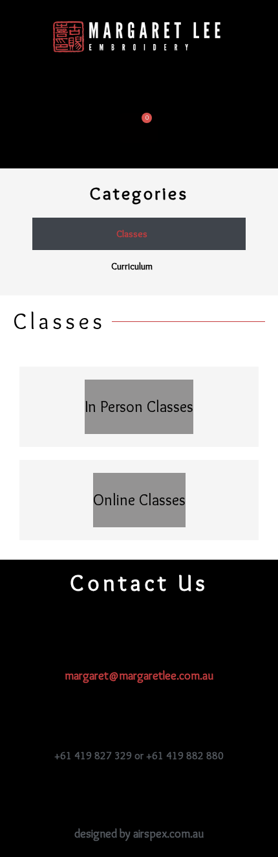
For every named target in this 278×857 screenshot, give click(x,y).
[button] (139, 82)
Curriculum (132, 266)
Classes (131, 234)
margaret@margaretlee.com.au (139, 675)
